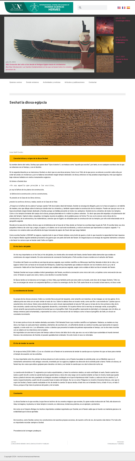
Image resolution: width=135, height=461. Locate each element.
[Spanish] (128, 7)
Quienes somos (15, 82)
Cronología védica (123, 21)
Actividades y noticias (51, 82)
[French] (124, 7)
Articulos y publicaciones (74, 82)
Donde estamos (32, 82)
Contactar (93, 82)
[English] (119, 7)
